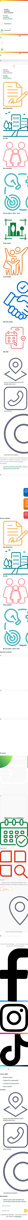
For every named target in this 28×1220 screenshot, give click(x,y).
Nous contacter (8, 12)
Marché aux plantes (14, 818)
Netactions (18, 1216)
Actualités (7, 11)
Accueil (6, 9)
